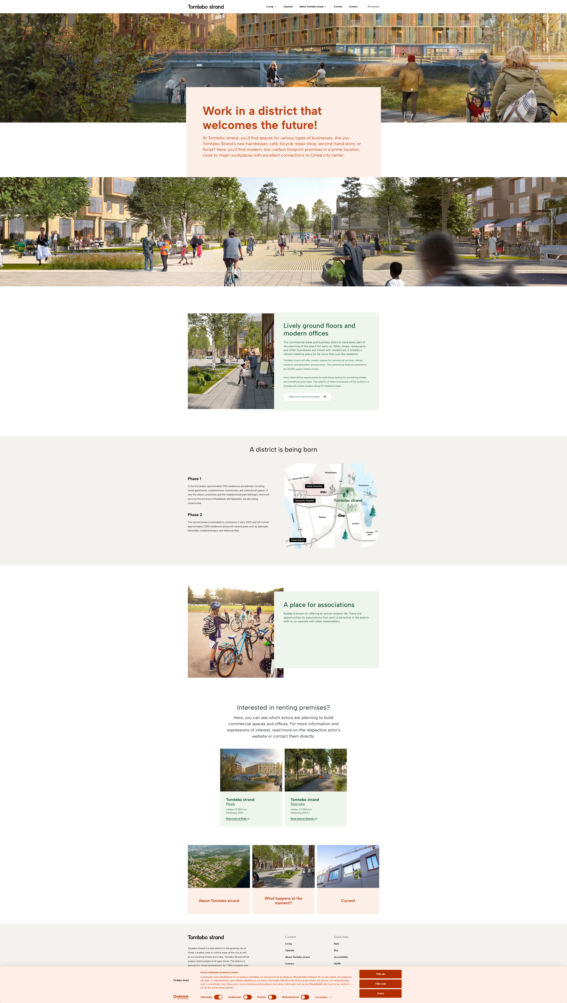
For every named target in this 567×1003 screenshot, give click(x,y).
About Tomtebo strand (311, 6)
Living (269, 6)
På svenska (373, 6)
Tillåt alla (380, 974)
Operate (288, 6)
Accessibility (341, 957)
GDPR (337, 963)
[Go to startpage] (206, 7)
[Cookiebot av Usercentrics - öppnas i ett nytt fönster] (181, 997)
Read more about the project (304, 396)
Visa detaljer (321, 997)
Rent (336, 943)
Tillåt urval (380, 983)
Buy (336, 950)
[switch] (247, 997)
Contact (353, 6)
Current (338, 6)
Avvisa (380, 993)
